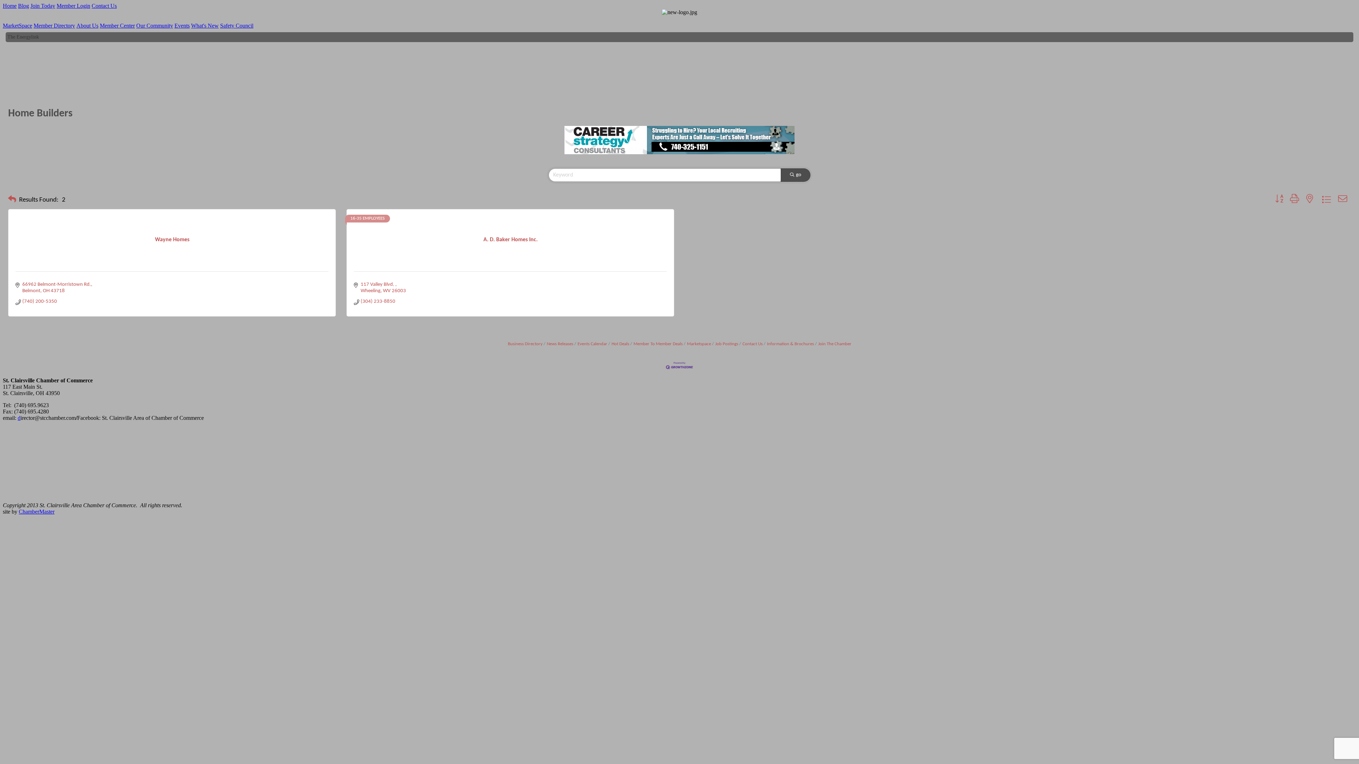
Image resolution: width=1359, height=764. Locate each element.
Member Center (117, 26)
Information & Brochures (790, 344)
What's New (205, 26)
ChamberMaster (37, 512)
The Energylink (23, 31)
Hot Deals (620, 344)
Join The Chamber (834, 344)
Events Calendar (592, 344)
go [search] (798, 175)
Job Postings (726, 344)
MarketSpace (17, 26)
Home (10, 6)
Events (182, 26)
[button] (12, 200)
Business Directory (525, 344)
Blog (23, 6)
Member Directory (54, 26)
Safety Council (236, 26)
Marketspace (699, 344)
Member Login (73, 6)
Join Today (42, 6)
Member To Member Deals (658, 344)
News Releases (560, 344)
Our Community (154, 26)
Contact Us (104, 6)
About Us (87, 26)
